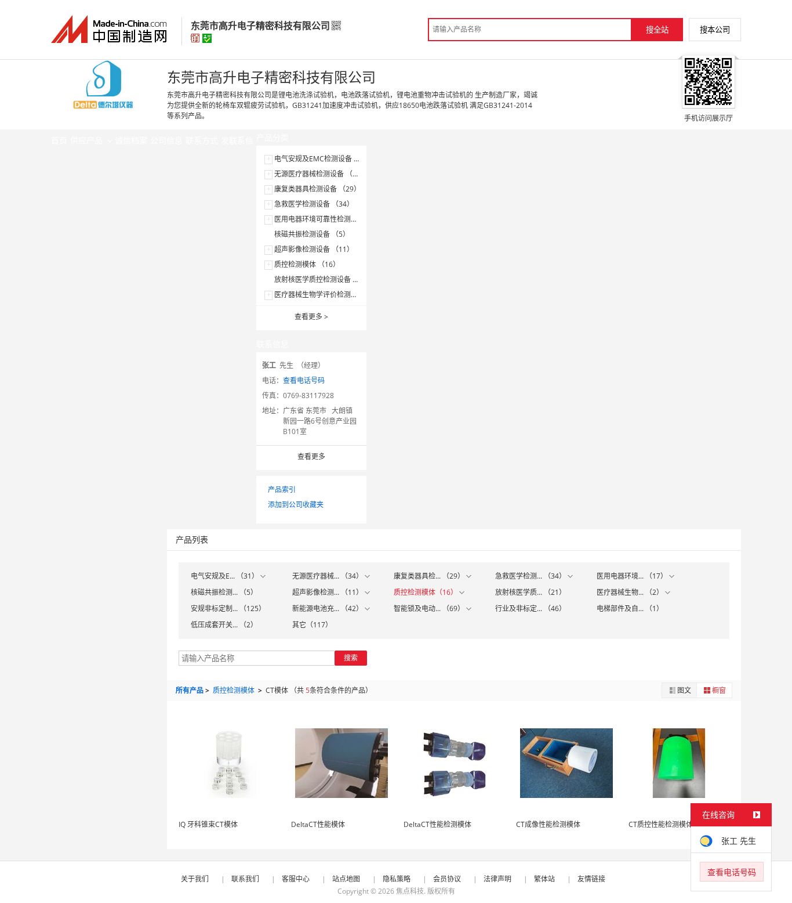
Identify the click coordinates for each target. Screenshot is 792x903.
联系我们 (245, 879)
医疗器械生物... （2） (631, 592)
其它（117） (312, 625)
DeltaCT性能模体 (318, 824)
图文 (684, 690)
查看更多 (311, 317)
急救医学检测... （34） (531, 576)
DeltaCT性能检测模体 (437, 824)
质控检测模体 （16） (307, 264)
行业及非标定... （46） (530, 608)
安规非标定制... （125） (228, 608)
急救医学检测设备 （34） (314, 204)
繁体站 (544, 879)
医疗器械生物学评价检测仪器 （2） (329, 294)
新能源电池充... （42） (328, 608)
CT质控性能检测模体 (660, 824)
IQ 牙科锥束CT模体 (208, 824)
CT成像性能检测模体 (548, 824)
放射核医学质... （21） (530, 592)
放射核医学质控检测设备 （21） (324, 279)
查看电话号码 (304, 380)
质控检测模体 (234, 690)
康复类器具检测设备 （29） (317, 189)
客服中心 (296, 879)
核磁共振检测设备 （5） (312, 234)
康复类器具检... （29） (430, 576)
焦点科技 (410, 891)
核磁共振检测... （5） (224, 592)
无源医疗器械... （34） (328, 576)
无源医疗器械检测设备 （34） (321, 174)
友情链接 (591, 879)
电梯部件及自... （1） (630, 608)
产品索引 (282, 489)
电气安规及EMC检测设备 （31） (325, 159)
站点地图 (346, 879)
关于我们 (195, 879)
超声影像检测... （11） (328, 592)
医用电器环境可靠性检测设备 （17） (331, 219)
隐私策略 (396, 879)
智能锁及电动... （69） (430, 608)
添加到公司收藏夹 (296, 505)
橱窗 (719, 690)
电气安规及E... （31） (225, 576)
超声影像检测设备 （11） (314, 249)
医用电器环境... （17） (633, 576)
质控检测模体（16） (426, 592)
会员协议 (447, 879)
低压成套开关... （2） (224, 625)
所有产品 (190, 690)
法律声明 (497, 879)
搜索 (351, 658)
